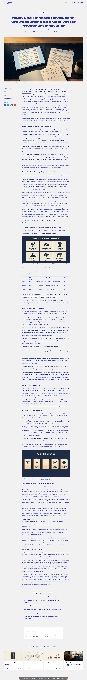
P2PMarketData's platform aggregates (46, 233)
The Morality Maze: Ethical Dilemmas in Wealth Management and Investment (48, 544)
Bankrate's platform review (28, 233)
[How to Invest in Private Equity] (13, 660)
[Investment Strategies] (53, 660)
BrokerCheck (56, 538)
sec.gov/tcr (24, 538)
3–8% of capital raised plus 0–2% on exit (47, 297)
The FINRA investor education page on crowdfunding (43, 524)
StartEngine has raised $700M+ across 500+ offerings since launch (50, 294)
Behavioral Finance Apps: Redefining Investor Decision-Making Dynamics (47, 406)
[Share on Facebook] (5, 105)
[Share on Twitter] (8, 105)
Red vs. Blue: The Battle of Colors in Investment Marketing (44, 346)
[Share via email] (15, 105)
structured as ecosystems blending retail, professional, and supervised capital (40, 358)
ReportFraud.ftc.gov (38, 538)
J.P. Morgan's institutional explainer (47, 129)
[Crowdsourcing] (33, 660)
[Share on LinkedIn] (11, 105)
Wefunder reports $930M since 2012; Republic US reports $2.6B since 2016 (40, 296)
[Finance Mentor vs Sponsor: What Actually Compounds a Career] (73, 660)
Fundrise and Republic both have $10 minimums (44, 426)
